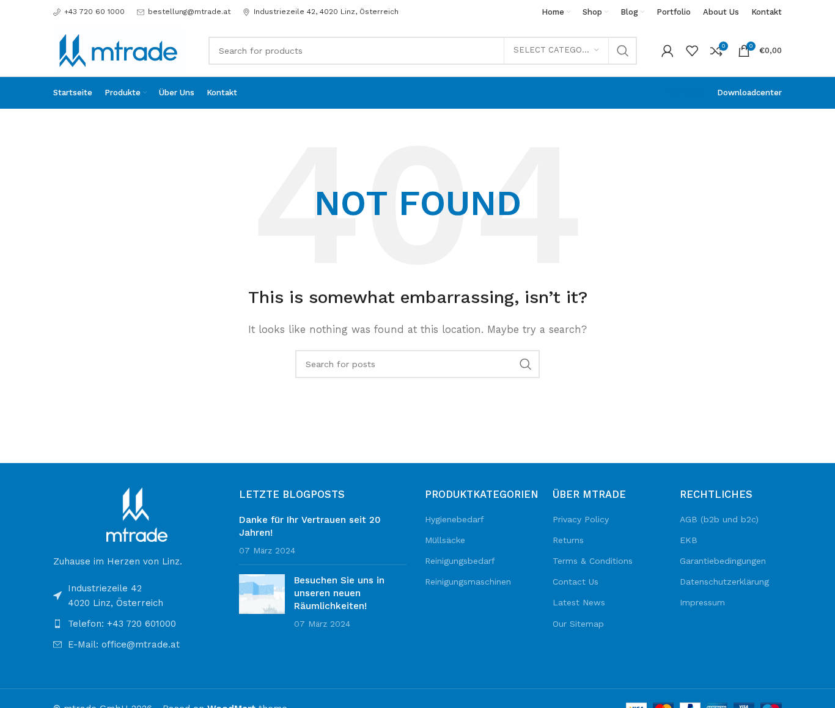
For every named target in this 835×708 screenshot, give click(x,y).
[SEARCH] (623, 51)
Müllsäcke (445, 540)
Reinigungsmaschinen (468, 581)
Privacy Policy (581, 519)
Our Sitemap (578, 624)
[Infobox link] (89, 12)
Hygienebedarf (454, 519)
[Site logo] (118, 49)
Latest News (579, 602)
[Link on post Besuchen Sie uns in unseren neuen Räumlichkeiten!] (262, 594)
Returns (568, 540)
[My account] (667, 50)
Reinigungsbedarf (460, 561)
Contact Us (575, 581)
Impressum (702, 602)
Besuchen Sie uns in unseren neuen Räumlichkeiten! (339, 593)
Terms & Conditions (593, 561)
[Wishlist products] (692, 50)
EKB (688, 540)
